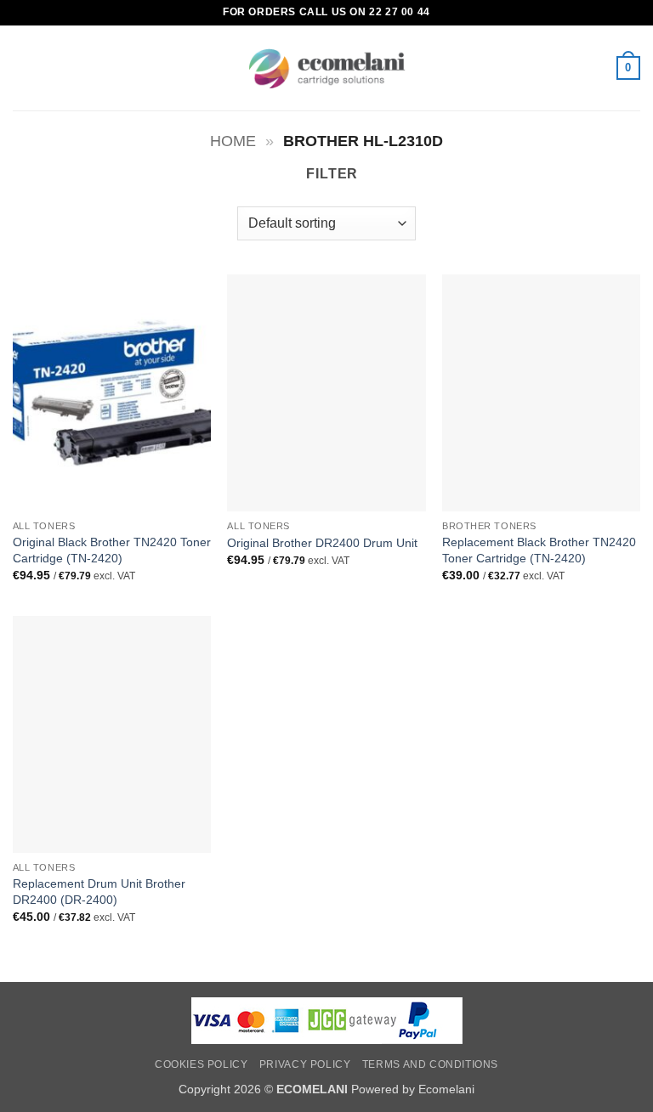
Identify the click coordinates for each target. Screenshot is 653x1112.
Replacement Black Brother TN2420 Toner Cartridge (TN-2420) (539, 550)
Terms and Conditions (430, 1064)
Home (233, 141)
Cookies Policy (201, 1064)
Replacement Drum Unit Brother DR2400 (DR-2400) (99, 891)
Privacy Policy (305, 1064)
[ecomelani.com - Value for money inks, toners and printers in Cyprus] (327, 68)
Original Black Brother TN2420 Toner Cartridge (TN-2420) (112, 550)
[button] (23, 67)
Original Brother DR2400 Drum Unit (322, 543)
